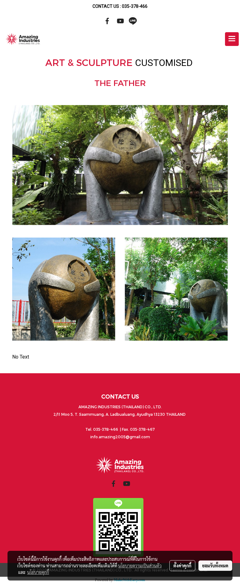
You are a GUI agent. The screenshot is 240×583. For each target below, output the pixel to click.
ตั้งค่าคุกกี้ (182, 565)
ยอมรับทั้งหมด (215, 565)
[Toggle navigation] (232, 39)
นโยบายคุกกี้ (38, 572)
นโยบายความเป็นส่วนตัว (140, 565)
